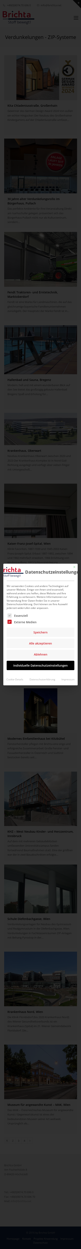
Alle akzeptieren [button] (40, 643)
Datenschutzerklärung (42, 679)
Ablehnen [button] (40, 654)
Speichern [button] (40, 632)
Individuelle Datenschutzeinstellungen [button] (40, 665)
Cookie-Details (14, 679)
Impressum (68, 679)
